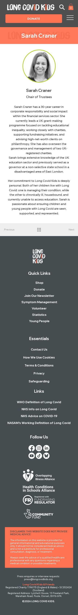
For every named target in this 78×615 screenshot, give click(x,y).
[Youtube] (31, 456)
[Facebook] (31, 448)
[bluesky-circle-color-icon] (46, 456)
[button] (71, 7)
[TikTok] (39, 456)
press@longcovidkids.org (38, 579)
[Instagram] (39, 448)
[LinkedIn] (46, 448)
